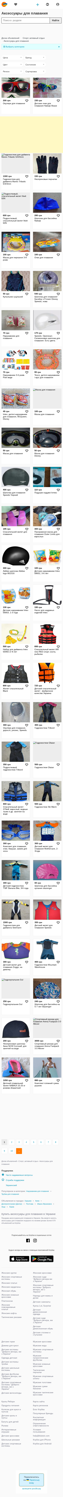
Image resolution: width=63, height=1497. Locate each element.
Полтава (29, 1204)
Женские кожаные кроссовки (10, 1296)
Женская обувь (8, 1291)
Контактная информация (39, 1418)
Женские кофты (9, 1313)
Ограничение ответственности (41, 1424)
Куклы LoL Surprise (42, 1306)
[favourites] (15, 4)
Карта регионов (40, 1405)
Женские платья (9, 1283)
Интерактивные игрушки (8, 1430)
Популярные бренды (43, 1413)
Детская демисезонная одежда (40, 1312)
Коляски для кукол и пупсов (11, 1410)
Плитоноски (7, 1301)
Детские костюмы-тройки (10, 1363)
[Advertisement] (31, 30)
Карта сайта (39, 1401)
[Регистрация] (57, 4)
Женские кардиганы (11, 1287)
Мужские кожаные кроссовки (41, 1365)
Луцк (3, 1207)
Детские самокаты (41, 1302)
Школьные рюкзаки (10, 1440)
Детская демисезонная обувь (43, 1327)
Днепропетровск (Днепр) (11, 1204)
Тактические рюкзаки (11, 1317)
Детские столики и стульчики (41, 1333)
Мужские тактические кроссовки (43, 1393)
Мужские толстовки (42, 1382)
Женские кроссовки (42, 1273)
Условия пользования (39, 1430)
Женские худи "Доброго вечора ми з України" (42, 1279)
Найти (55, 20)
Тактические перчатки (39, 1371)
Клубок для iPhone (42, 1440)
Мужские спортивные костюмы (43, 1350)
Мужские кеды (40, 1345)
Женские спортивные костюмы (11, 1278)
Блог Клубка (39, 1409)
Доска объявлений (10, 38)
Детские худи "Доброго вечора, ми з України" (43, 1320)
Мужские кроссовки (42, 1341)
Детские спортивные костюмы (11, 1444)
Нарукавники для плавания (37, 1191)
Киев (37, 1201)
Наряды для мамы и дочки (43, 1296)
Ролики (4, 1425)
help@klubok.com (41, 1436)
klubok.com (4, 4)
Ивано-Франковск (44, 1204)
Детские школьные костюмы (10, 1369)
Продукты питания (10, 1405)
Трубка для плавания (10, 1194)
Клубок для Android (42, 1443)
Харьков (28, 1201)
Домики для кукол (9, 1345)
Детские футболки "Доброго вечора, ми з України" (11, 1376)
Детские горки (8, 1341)
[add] (37, 4)
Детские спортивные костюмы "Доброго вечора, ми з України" (11, 1385)
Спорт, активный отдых (33, 38)
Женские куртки (9, 1273)
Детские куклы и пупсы (9, 1416)
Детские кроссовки (10, 1436)
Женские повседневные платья (8, 1307)
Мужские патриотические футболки (40, 1357)
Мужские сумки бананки (40, 1387)
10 (12, 1151)
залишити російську (31, 1488)
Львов (11, 1207)
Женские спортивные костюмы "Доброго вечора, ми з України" (43, 1288)
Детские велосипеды (11, 1393)
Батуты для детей (9, 1422)
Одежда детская (9, 1358)
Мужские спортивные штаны (43, 1377)
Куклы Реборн (8, 1401)
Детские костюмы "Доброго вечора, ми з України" (11, 1351)
